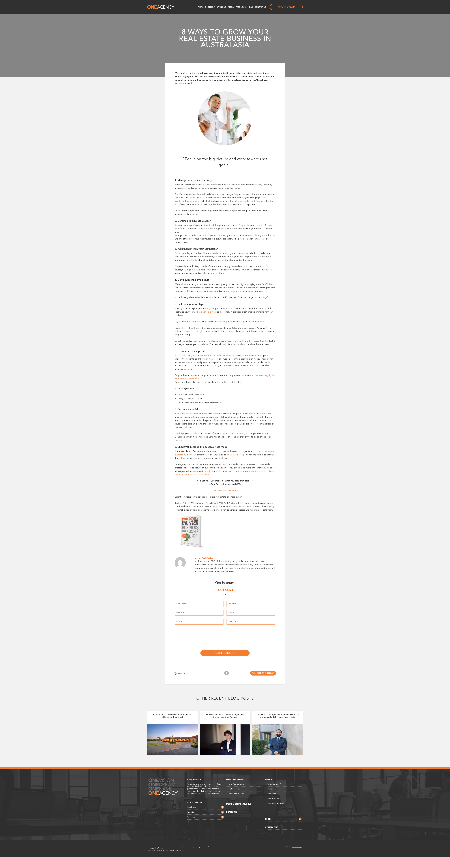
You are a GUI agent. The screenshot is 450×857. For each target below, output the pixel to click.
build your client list (207, 312)
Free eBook (271, 794)
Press (268, 789)
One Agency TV (273, 784)
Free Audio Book (273, 799)
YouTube (191, 817)
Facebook (191, 807)
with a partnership (236, 454)
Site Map (181, 850)
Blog (268, 819)
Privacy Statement (173, 850)
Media (231, 7)
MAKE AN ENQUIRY (286, 7)
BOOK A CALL (225, 590)
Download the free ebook (225, 490)
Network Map (233, 789)
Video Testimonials (235, 794)
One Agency (160, 7)
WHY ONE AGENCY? (206, 7)
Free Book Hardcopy (275, 803)
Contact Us (260, 7)
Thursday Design (297, 847)
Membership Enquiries (238, 804)
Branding (221, 7)
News (250, 7)
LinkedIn (190, 812)
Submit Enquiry (225, 653)
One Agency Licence (236, 784)
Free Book (241, 7)
